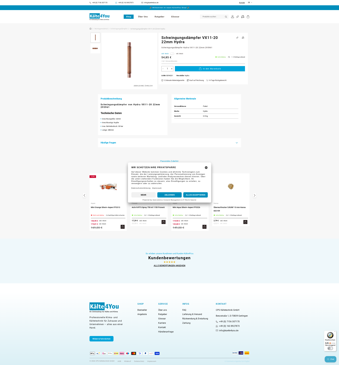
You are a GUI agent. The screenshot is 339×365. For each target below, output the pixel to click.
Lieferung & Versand (192, 314)
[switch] (330, 348)
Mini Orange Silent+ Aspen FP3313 (105, 207)
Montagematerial (101, 29)
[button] (129, 16)
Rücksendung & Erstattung (195, 318)
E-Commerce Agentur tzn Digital (237, 361)
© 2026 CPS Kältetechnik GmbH (102, 361)
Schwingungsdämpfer (119, 29)
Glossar (162, 318)
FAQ (184, 310)
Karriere (162, 323)
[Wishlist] (237, 16)
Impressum (151, 361)
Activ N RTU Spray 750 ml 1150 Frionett (148, 207)
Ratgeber (162, 314)
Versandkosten (171, 61)
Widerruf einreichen (101, 339)
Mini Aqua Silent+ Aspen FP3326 (186, 207)
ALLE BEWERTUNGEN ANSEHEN (169, 265)
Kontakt (242, 3)
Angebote (142, 314)
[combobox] (214, 17)
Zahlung (186, 323)
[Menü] (334, 332)
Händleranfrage (165, 331)
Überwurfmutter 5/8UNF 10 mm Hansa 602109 (230, 209)
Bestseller (142, 310)
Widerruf (127, 361)
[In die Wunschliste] (237, 38)
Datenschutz (139, 361)
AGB (119, 361)
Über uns (162, 310)
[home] (91, 29)
